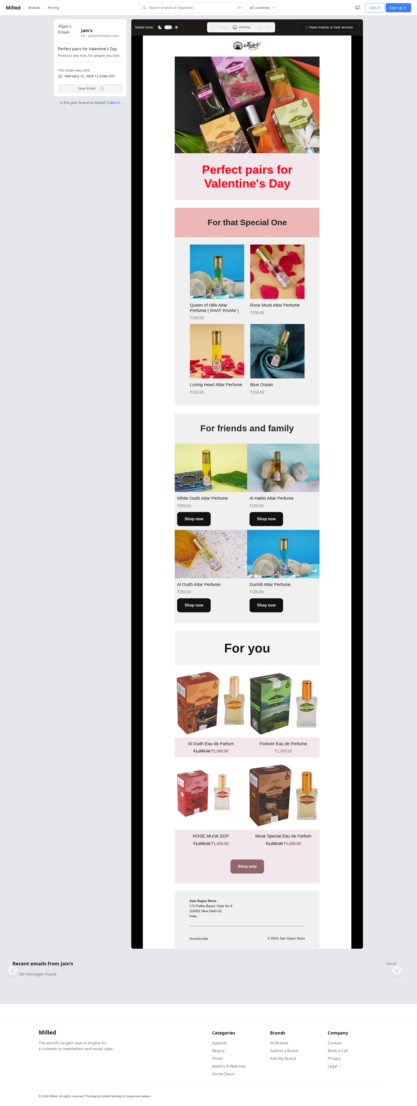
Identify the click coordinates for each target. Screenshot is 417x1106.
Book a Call (338, 1050)
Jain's (86, 30)
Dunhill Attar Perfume (270, 584)
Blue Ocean (261, 384)
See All (391, 963)
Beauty (218, 1050)
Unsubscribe (198, 938)
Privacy (334, 1058)
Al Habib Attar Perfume (272, 498)
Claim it (113, 102)
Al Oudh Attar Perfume (199, 584)
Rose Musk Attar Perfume (275, 305)
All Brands (279, 1043)
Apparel (219, 1043)
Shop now (194, 519)
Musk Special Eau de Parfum (283, 836)
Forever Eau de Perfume (283, 743)
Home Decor (223, 1074)
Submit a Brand (284, 1050)
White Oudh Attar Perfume (202, 498)
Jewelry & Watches (229, 1066)
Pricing (53, 7)
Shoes (217, 1058)
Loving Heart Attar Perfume (216, 384)
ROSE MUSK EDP (211, 836)
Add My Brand (283, 1058)
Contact (335, 1043)
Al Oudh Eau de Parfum (211, 743)
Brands (34, 7)
